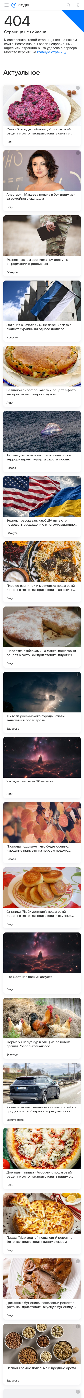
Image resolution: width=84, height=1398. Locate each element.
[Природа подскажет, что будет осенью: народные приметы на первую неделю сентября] (42, 832)
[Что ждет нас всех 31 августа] (42, 963)
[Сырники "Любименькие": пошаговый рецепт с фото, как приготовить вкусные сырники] (42, 897)
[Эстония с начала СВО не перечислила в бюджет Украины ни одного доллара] (42, 311)
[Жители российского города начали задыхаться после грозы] (42, 702)
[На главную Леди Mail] (22, 5)
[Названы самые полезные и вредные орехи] (42, 1354)
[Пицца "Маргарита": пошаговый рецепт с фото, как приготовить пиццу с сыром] (42, 1223)
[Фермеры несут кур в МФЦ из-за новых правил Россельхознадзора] (42, 1028)
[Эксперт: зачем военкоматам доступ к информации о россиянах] (42, 245)
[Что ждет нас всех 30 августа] (42, 767)
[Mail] (13, 5)
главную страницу (51, 52)
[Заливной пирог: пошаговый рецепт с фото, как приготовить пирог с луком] (42, 376)
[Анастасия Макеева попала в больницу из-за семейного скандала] (42, 180)
